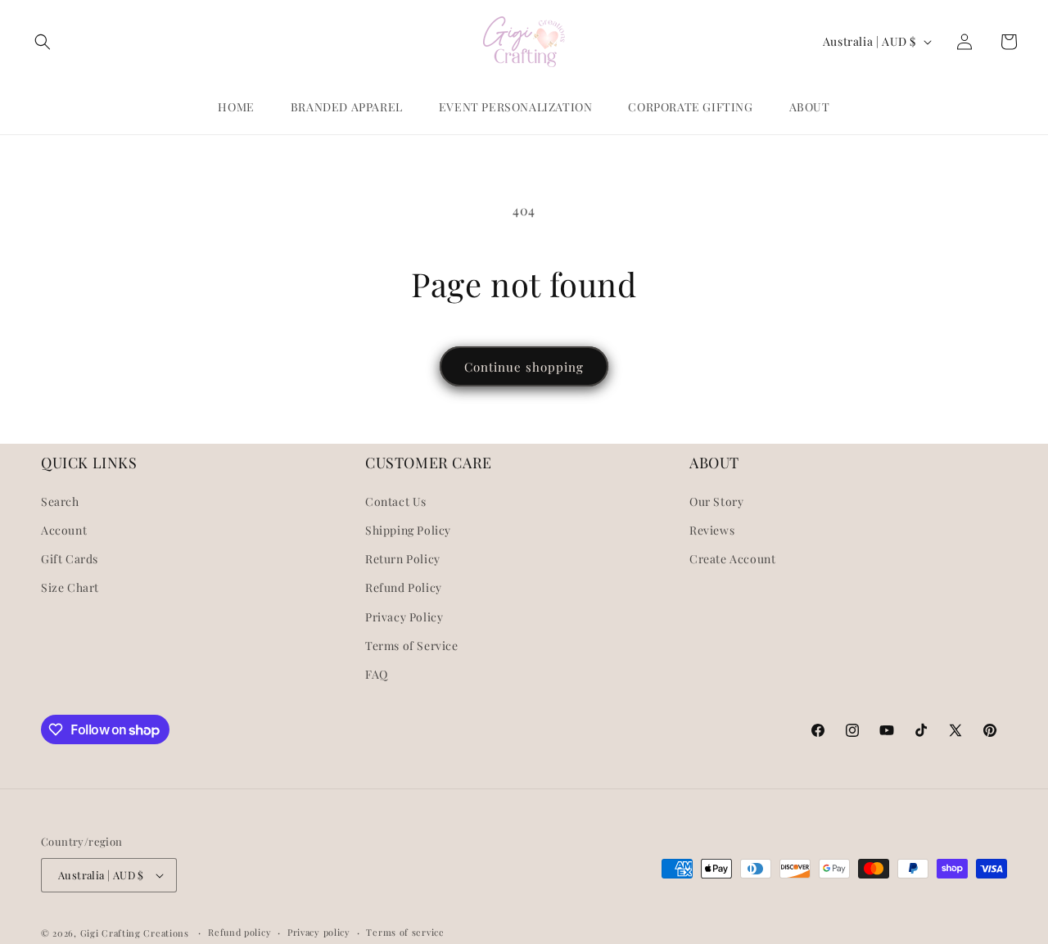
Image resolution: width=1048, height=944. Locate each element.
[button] (43, 42)
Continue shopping (524, 367)
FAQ (376, 674)
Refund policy (239, 932)
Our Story (716, 501)
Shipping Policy (408, 530)
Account (64, 530)
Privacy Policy (404, 617)
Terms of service (405, 932)
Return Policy (402, 559)
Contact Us (396, 501)
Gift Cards (69, 559)
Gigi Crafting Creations (136, 933)
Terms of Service (411, 645)
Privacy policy (318, 932)
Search (60, 501)
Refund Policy (403, 587)
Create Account (732, 559)
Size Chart (70, 587)
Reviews (711, 530)
